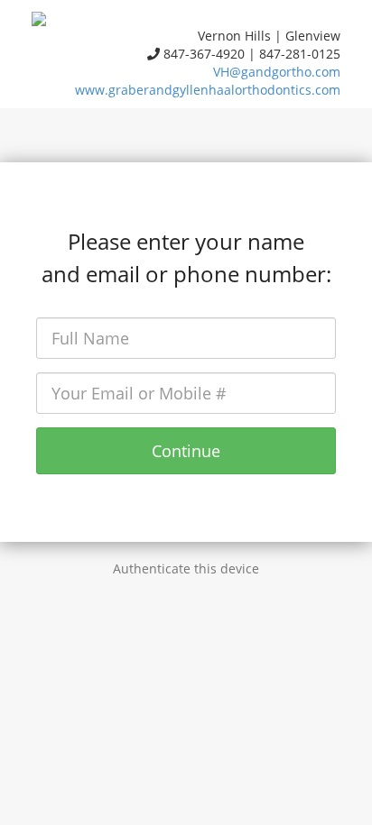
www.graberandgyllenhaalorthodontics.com (207, 89)
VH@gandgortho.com (276, 71)
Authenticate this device (186, 568)
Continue (186, 451)
